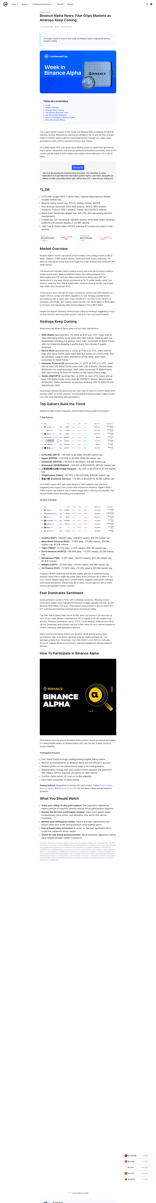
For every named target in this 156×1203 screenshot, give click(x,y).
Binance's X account (67, 788)
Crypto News (45, 12)
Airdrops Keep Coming (54, 110)
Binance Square (47, 788)
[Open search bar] (147, 4)
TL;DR (47, 105)
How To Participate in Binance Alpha (60, 117)
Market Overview (52, 108)
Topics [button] (24, 4)
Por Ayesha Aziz (46, 27)
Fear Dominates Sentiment (56, 115)
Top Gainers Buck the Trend (56, 113)
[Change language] (151, 4)
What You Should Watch (55, 120)
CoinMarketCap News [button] (41, 4)
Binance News (105, 785)
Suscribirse (78, 167)
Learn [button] (13, 4)
